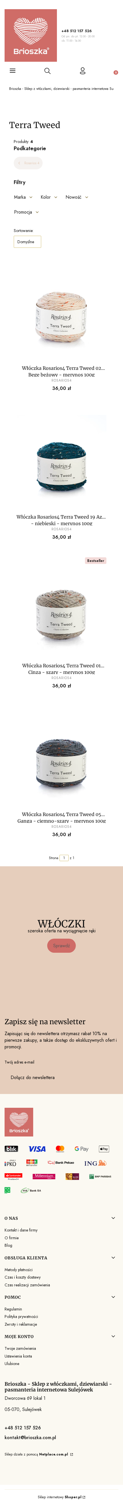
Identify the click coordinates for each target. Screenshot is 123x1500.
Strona (53, 858)
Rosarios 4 (31, 163)
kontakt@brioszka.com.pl (30, 1437)
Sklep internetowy (60, 1497)
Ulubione (12, 1363)
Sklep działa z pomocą (36, 1454)
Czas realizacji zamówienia (27, 1285)
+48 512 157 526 (76, 31)
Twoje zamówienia (20, 1348)
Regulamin (13, 1309)
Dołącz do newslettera (33, 1077)
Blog (8, 1245)
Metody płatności (19, 1270)
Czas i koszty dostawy (23, 1277)
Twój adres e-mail (19, 1062)
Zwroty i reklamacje (21, 1324)
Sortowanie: (23, 230)
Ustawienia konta (18, 1356)
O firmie (12, 1238)
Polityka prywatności (21, 1316)
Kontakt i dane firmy (21, 1230)
